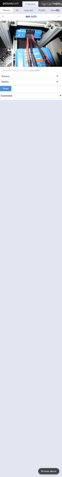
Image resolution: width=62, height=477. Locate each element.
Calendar (28, 10)
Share (6, 88)
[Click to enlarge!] (31, 44)
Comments (6, 95)
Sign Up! (47, 4)
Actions (5, 76)
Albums (6, 10)
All (17, 10)
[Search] (57, 10)
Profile (42, 10)
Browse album (48, 471)
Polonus (30, 4)
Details (5, 81)
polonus (33, 70)
